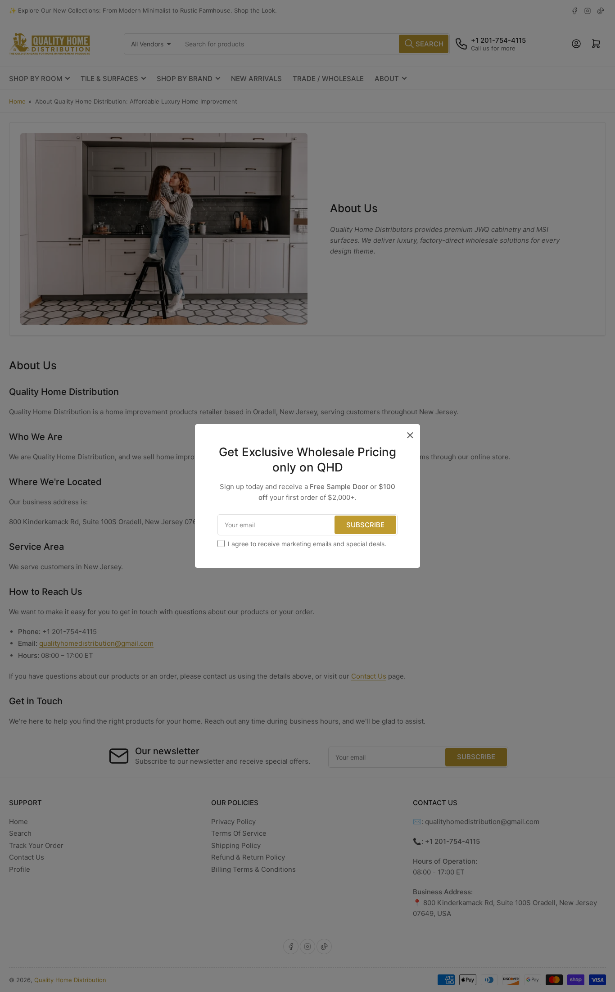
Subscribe (365, 525)
